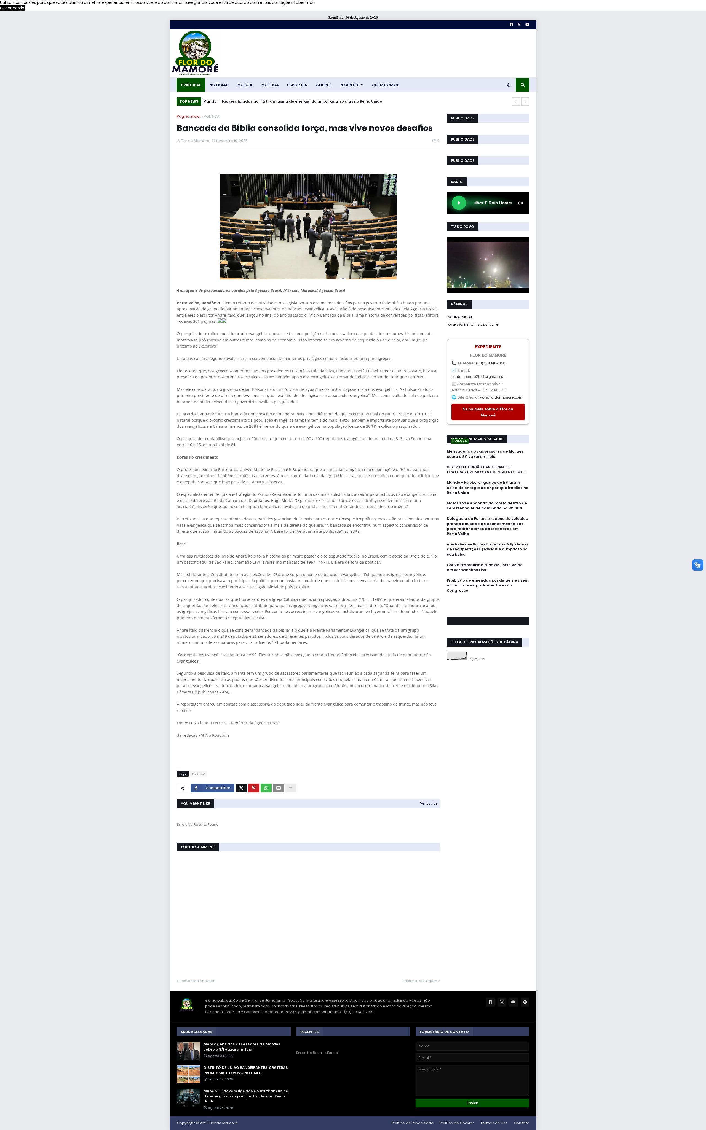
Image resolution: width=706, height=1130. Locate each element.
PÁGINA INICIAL (460, 316)
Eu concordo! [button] (12, 8)
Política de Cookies (457, 1123)
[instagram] (488, 608)
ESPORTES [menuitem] (297, 85)
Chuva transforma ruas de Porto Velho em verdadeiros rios (485, 567)
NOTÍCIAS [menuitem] (218, 85)
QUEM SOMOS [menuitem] (385, 85)
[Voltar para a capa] (195, 53)
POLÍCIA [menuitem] (244, 85)
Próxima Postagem (419, 980)
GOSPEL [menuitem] (323, 85)
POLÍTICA (212, 116)
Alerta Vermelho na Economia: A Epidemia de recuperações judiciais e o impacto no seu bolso (487, 549)
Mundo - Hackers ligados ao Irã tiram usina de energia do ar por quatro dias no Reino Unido (292, 101)
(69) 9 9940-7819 (491, 363)
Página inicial (188, 116)
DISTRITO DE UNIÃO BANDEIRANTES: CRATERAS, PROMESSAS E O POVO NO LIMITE (486, 470)
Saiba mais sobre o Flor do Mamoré (488, 412)
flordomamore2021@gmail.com (479, 376)
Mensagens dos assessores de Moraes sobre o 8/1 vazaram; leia (485, 454)
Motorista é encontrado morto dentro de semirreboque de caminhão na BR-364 (487, 506)
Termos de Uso (494, 1123)
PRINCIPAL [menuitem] (191, 85)
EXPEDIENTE (488, 347)
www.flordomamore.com (501, 397)
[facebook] (488, 602)
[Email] (278, 788)
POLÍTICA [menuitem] (270, 85)
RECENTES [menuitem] (349, 85)
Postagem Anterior (197, 980)
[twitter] (488, 605)
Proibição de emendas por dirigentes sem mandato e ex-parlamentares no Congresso (488, 585)
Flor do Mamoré (223, 1123)
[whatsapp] (488, 600)
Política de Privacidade (413, 1123)
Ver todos (429, 803)
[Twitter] (241, 788)
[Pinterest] (253, 788)
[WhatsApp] (266, 788)
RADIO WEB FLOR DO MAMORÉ (473, 324)
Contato (522, 1123)
